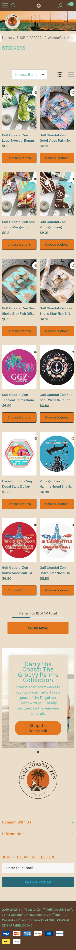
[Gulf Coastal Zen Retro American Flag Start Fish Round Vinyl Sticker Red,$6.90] (19, 540)
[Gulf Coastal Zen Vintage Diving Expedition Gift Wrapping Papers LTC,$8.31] (57, 194)
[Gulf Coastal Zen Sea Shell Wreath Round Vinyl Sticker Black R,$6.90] (57, 367)
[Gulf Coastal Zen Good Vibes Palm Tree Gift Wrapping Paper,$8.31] (57, 108)
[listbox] (29, 74)
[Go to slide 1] (38, 752)
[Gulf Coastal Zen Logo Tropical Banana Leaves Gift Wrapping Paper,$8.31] (19, 108)
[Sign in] (60, 5)
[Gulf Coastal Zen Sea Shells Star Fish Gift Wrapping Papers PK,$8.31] (57, 281)
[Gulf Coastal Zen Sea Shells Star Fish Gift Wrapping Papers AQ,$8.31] (19, 281)
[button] (38, 728)
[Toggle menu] (5, 6)
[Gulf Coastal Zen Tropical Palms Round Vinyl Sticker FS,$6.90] (19, 367)
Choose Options (19, 158)
